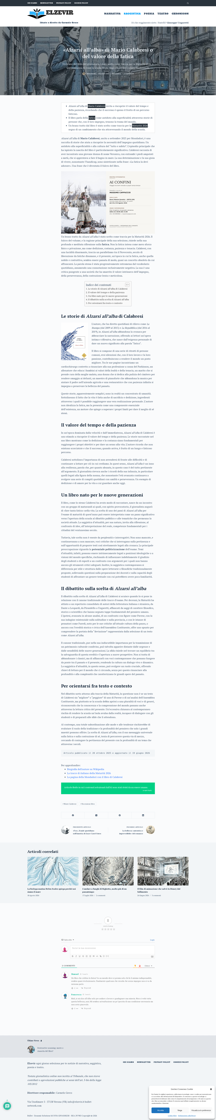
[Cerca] (188, 3)
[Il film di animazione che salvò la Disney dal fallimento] (163, 871)
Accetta (160, 1110)
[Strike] (83, 956)
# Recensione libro (87, 804)
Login (152, 940)
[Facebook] (73, 815)
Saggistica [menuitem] (132, 13)
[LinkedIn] (143, 815)
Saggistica (116, 74)
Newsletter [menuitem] (46, 3)
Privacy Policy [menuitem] (63, 3)
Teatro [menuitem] (162, 13)
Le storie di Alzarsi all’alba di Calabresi (108, 288)
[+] (107, 956)
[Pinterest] (120, 815)
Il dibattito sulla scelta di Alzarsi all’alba (108, 299)
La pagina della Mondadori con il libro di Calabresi (94, 777)
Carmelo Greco (64, 1092)
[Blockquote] (93, 956)
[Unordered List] (90, 956)
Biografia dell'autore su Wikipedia (85, 769)
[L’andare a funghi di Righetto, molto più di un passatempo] (108, 871)
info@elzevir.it (76, 1101)
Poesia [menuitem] (149, 13)
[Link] (100, 956)
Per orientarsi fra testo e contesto (105, 303)
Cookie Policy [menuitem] (81, 3)
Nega (180, 1110)
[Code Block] (97, 956)
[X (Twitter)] (96, 815)
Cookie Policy (172, 1116)
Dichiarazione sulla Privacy (187, 1116)
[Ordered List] (86, 956)
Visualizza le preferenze (201, 1110)
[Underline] (79, 956)
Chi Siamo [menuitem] (32, 3)
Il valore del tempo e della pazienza (106, 292)
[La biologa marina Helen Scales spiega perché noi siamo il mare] (53, 871)
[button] (211, 1089)
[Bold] (72, 956)
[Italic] (76, 956)
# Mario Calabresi (69, 804)
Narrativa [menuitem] (112, 13)
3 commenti (156, 895)
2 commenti (129, 74)
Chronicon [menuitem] (180, 13)
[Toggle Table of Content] (126, 285)
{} (104, 956)
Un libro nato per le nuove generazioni (107, 295)
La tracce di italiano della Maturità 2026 (89, 773)
